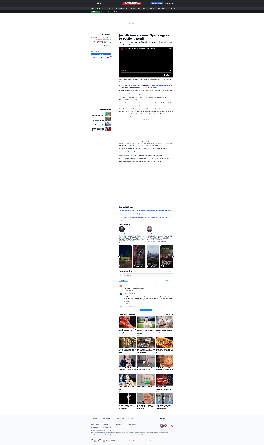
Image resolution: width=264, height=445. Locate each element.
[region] (146, 290)
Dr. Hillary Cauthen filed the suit (159, 85)
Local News (106, 34)
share (168, 290)
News (92, 8)
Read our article (129, 434)
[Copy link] (101, 58)
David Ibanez (153, 161)
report (171, 290)
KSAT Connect (142, 8)
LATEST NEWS (105, 110)
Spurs (105, 45)
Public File (130, 421)
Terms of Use (105, 424)
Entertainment (162, 8)
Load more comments (146, 309)
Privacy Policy (118, 424)
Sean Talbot (94, 37)
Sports (133, 8)
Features (173, 8)
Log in (168, 271)
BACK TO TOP (132, 415)
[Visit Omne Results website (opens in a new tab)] (166, 426)
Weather (110, 8)
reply (124, 290)
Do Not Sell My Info (132, 424)
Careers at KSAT (106, 421)
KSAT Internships (94, 421)
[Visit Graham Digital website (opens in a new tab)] (101, 440)
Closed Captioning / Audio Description (120, 422)
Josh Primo (109, 45)
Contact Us (130, 418)
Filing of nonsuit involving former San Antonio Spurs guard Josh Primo (134, 161)
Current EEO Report (95, 424)
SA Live (152, 8)
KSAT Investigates (121, 8)
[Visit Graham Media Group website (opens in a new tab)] (94, 440)
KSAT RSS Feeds (106, 418)
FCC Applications (94, 427)
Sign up (171, 271)
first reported (133, 94)
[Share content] (94, 58)
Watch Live (100, 8)
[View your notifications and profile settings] (171, 280)
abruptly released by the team (133, 152)
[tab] (123, 280)
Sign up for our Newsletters (105, 49)
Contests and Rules (120, 418)
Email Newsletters (94, 418)
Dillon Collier (99, 39)
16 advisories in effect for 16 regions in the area (111, 11)
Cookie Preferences (107, 427)
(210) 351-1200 (110, 430)
